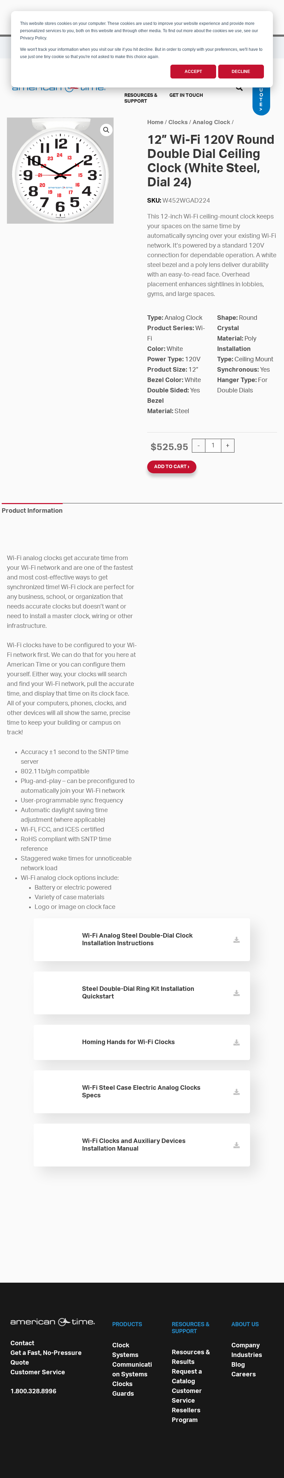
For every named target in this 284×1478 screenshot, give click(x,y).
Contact (22, 1343)
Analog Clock (211, 122)
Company (245, 1345)
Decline (241, 71)
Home (155, 122)
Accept (193, 71)
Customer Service (37, 1372)
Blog (238, 1365)
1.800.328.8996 (33, 1391)
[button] (239, 89)
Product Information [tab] (32, 511)
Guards (123, 1394)
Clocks (178, 122)
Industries (246, 1355)
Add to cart (170, 466)
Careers (243, 1375)
